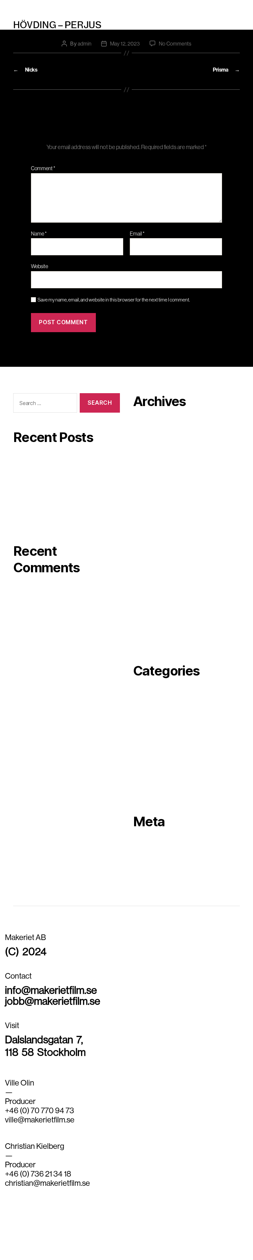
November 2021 (151, 582)
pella (139, 733)
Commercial (147, 713)
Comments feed (152, 864)
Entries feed (147, 854)
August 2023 (148, 444)
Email (137, 234)
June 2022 (145, 523)
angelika (143, 693)
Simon (140, 782)
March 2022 (147, 553)
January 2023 (149, 483)
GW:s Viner (26, 475)
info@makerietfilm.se (51, 989)
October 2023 (149, 434)
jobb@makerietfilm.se (52, 1000)
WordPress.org (150, 874)
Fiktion (141, 723)
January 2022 (149, 562)
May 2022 (144, 533)
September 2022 (153, 503)
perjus (126, 6)
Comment (43, 169)
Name (39, 234)
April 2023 (145, 473)
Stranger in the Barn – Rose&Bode (52, 506)
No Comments (175, 43)
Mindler (22, 460)
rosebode (144, 763)
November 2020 (152, 642)
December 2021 (151, 572)
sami (139, 773)
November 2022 (152, 493)
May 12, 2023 (125, 43)
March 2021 (146, 622)
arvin (139, 703)
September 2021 (152, 592)
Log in (140, 844)
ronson (141, 753)
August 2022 (148, 513)
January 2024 (149, 424)
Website (39, 266)
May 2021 (144, 612)
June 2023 (145, 454)
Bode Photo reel (31, 491)
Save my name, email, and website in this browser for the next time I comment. (114, 300)
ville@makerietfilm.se (39, 1119)
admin (84, 43)
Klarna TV (24, 522)
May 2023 (144, 463)
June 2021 (145, 602)
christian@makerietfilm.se (47, 1183)
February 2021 (150, 632)
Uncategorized (150, 792)
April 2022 (145, 543)
